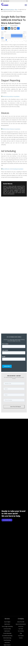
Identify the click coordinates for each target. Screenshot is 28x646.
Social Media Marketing (7, 635)
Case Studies (21, 635)
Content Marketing (7, 633)
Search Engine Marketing (7, 626)
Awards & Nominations (21, 624)
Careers (21, 637)
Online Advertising (7, 637)
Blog (16, 9)
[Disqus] (13, 206)
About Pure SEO (20, 621)
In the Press (20, 626)
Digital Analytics (7, 644)
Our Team (21, 628)
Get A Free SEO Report (15, 406)
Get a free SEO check (7, 520)
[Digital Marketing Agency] (4, 4)
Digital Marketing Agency (8, 9)
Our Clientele (21, 631)
